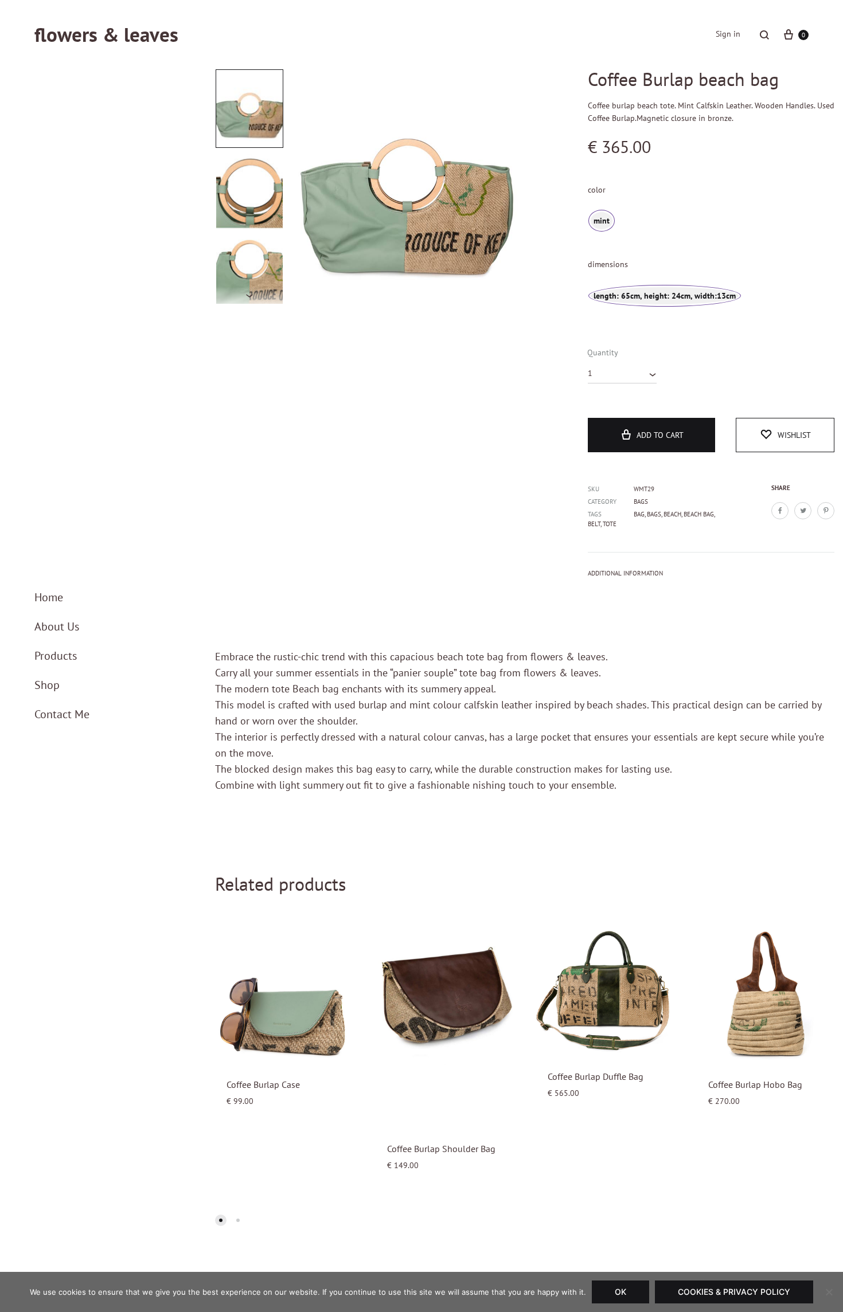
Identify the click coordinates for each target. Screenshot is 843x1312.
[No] (828, 1292)
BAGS (654, 514)
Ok (620, 1292)
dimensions (608, 264)
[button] (221, 1220)
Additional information (625, 573)
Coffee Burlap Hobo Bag (755, 1084)
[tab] (625, 576)
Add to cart (660, 435)
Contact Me (61, 714)
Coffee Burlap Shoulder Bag (441, 1148)
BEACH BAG (699, 514)
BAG (639, 514)
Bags (641, 502)
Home (48, 597)
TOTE (609, 524)
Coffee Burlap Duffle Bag (595, 1076)
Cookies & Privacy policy (734, 1292)
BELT (594, 524)
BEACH (672, 514)
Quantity (602, 352)
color (597, 190)
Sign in (728, 34)
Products (55, 655)
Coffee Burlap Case (263, 1084)
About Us (56, 626)
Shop (47, 684)
